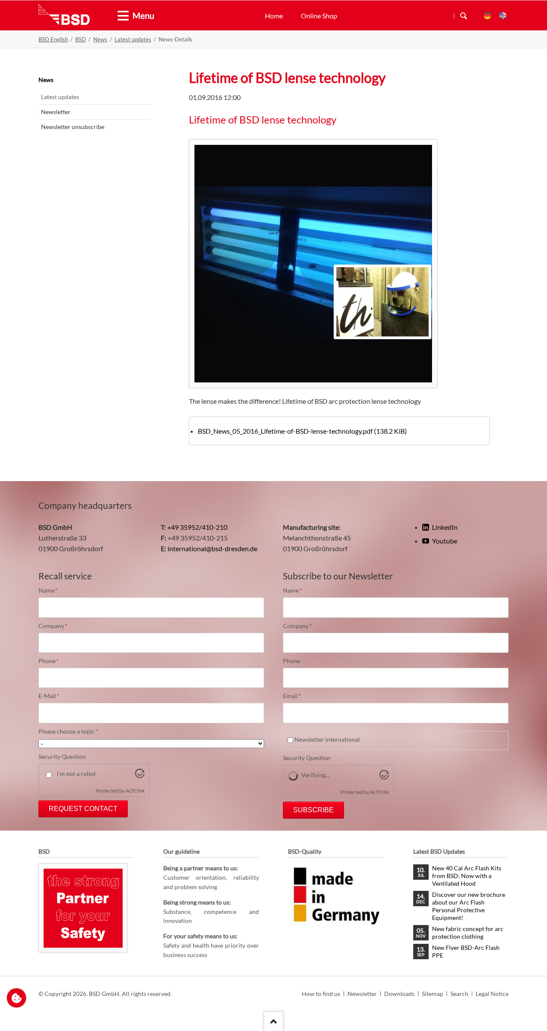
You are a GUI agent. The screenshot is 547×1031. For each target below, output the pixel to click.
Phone (53, 661)
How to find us (321, 993)
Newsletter (56, 111)
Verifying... (315, 774)
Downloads (399, 993)
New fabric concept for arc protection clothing (467, 932)
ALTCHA (135, 790)
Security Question (62, 756)
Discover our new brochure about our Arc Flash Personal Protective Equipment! (468, 906)
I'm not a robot (76, 773)
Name (53, 590)
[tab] (119, 16)
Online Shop (319, 16)
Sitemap (432, 993)
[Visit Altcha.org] (139, 775)
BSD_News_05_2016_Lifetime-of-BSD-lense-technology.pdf (302, 431)
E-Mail (53, 696)
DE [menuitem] (487, 15)
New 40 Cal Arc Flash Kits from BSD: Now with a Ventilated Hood (466, 875)
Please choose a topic (68, 731)
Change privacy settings (16, 997)
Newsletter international (327, 739)
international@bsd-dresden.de (212, 548)
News (100, 39)
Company (53, 626)
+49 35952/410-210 (197, 527)
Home (274, 16)
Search (463, 15)
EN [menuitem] (502, 15)
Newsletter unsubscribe (72, 126)
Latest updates (133, 39)
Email (297, 696)
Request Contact (83, 808)
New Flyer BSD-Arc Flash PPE (466, 951)
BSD (80, 39)
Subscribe (313, 810)
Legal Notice (492, 993)
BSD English (53, 39)
